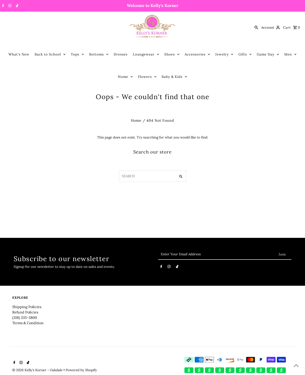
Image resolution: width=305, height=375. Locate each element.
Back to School (48, 54)
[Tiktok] (16, 6)
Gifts (242, 54)
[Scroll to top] (296, 366)
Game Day (265, 54)
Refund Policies (25, 312)
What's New (18, 54)
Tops (75, 54)
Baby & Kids (172, 77)
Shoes (169, 54)
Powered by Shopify (81, 370)
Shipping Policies (26, 307)
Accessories (195, 54)
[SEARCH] (256, 27)
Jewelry (222, 54)
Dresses (120, 54)
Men (288, 54)
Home (123, 77)
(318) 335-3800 (24, 317)
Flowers (145, 77)
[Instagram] (9, 6)
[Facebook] (2, 6)
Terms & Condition (28, 323)
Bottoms (96, 54)
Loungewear (144, 54)
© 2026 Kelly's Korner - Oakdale (37, 370)
